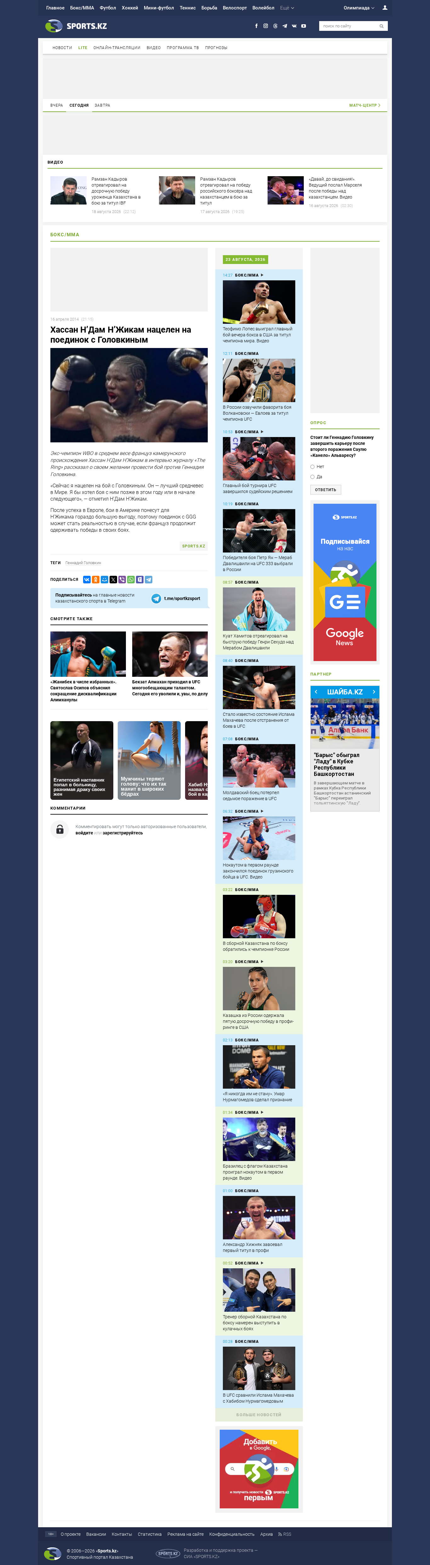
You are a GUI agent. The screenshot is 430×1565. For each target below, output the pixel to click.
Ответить (326, 490)
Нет (320, 466)
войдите (84, 832)
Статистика (150, 1534)
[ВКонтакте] (85, 580)
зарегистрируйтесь (123, 832)
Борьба (209, 8)
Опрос (318, 422)
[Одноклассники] (94, 580)
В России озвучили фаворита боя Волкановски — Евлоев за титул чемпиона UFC (257, 413)
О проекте (71, 1534)
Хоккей (130, 8)
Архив (266, 1534)
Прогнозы (216, 48)
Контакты (122, 1534)
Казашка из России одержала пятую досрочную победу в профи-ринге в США (258, 1021)
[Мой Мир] (103, 580)
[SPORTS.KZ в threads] (275, 26)
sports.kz (193, 546)
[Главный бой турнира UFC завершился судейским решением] (259, 458)
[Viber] (120, 580)
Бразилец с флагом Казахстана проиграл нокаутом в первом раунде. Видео (255, 1172)
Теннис (188, 8)
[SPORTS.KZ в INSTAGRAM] (265, 26)
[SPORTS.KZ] (345, 582)
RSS (287, 1534)
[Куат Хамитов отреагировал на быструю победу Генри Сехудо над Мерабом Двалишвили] (259, 609)
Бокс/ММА (82, 8)
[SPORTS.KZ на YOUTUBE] (303, 26)
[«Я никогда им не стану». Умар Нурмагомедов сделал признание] (259, 1067)
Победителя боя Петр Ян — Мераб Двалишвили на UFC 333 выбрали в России (258, 563)
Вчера (57, 105)
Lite (83, 48)
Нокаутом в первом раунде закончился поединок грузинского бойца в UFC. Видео (258, 870)
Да (319, 476)
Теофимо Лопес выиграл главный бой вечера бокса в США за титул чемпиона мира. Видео (257, 334)
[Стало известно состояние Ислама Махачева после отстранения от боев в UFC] (259, 687)
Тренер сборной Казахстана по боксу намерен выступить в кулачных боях (254, 1322)
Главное (55, 8)
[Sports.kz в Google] (259, 1506)
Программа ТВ (183, 48)
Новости (62, 48)
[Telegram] (147, 580)
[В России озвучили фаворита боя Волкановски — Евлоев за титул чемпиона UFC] (259, 380)
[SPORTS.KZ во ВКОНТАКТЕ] (294, 26)
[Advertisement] (215, 78)
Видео (154, 48)
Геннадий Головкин (83, 562)
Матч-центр (363, 105)
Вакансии (96, 1534)
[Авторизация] (381, 7)
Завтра (102, 105)
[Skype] (138, 580)
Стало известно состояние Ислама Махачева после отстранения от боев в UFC (259, 720)
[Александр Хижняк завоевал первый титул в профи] (259, 1217)
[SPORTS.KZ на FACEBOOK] (256, 26)
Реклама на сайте (185, 1534)
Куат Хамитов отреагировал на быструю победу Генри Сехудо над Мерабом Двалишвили (258, 641)
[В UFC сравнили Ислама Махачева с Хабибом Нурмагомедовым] (259, 1368)
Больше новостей (259, 1414)
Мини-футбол (159, 8)
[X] (112, 580)
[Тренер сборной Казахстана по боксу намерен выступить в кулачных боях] (259, 1290)
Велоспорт (235, 8)
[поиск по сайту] (382, 26)
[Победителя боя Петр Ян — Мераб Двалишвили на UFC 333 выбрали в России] (259, 531)
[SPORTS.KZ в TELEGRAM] (284, 26)
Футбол (108, 8)
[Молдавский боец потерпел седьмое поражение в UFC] (259, 766)
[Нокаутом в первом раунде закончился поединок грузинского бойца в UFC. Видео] (259, 838)
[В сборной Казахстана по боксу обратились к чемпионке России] (259, 916)
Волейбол (263, 8)
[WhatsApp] (129, 580)
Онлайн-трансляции (117, 48)
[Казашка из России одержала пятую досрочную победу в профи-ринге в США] (259, 988)
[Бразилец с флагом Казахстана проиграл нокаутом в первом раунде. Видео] (259, 1139)
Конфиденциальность (232, 1534)
